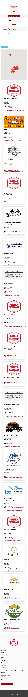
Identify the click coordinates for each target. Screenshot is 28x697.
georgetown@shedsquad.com (12, 324)
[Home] (14, 8)
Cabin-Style (3, 665)
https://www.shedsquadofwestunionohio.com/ (14, 110)
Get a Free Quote (14, 16)
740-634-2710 (9, 291)
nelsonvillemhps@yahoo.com (12, 170)
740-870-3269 (9, 537)
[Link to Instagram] (17, 694)
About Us (3, 652)
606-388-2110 (9, 597)
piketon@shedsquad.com (11, 538)
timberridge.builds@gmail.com (13, 598)
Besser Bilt (7, 559)
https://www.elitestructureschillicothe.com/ (13, 510)
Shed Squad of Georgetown (11, 314)
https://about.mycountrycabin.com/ (13, 295)
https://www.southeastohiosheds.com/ (14, 171)
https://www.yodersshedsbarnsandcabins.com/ (14, 234)
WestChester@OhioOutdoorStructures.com (13, 477)
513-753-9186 (9, 627)
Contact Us (6, 684)
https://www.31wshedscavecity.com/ (13, 140)
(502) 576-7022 (10, 567)
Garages (2, 667)
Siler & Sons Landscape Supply (12, 619)
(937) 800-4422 (10, 381)
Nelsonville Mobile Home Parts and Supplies (13, 160)
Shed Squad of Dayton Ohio (11, 377)
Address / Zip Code (8, 33)
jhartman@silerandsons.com (12, 628)
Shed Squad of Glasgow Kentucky (13, 346)
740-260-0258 (9, 506)
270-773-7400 (9, 137)
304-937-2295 (9, 443)
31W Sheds (7, 129)
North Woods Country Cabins (11, 404)
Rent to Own (4, 654)
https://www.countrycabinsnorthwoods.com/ (13, 416)
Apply (4, 47)
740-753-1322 (9, 168)
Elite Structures (8, 498)
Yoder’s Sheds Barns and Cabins (12, 222)
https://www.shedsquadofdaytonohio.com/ (13, 385)
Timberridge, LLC (8, 589)
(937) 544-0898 (22, 2)
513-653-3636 (9, 261)
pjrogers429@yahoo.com (11, 445)
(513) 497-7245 (10, 412)
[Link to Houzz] (12, 694)
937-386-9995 (9, 230)
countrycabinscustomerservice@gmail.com (13, 294)
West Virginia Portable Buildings (12, 436)
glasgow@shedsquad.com (12, 355)
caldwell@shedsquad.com (12, 107)
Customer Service (5, 659)
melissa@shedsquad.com (11, 382)
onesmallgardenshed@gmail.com (13, 413)
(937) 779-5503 (10, 106)
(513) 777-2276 (10, 474)
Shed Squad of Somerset (10, 191)
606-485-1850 (9, 198)
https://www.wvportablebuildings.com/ (14, 446)
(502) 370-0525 (10, 322)
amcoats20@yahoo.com (11, 139)
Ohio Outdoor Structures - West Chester (12, 466)
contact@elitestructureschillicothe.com (15, 507)
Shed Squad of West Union (11, 98)
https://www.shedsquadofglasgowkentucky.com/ (14, 358)
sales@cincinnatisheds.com (12, 262)
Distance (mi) (7, 39)
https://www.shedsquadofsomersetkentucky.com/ (14, 202)
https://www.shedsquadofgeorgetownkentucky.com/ (15, 326)
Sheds (2, 664)
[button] (13, 72)
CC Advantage (4, 655)
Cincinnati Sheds (8, 253)
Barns (2, 662)
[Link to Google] (15, 694)
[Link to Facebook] (10, 694)
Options (2, 657)
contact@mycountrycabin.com (13, 231)
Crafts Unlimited (8, 283)
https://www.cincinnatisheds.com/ (13, 264)
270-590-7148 (9, 353)
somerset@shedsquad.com (12, 200)
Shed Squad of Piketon (10, 529)
